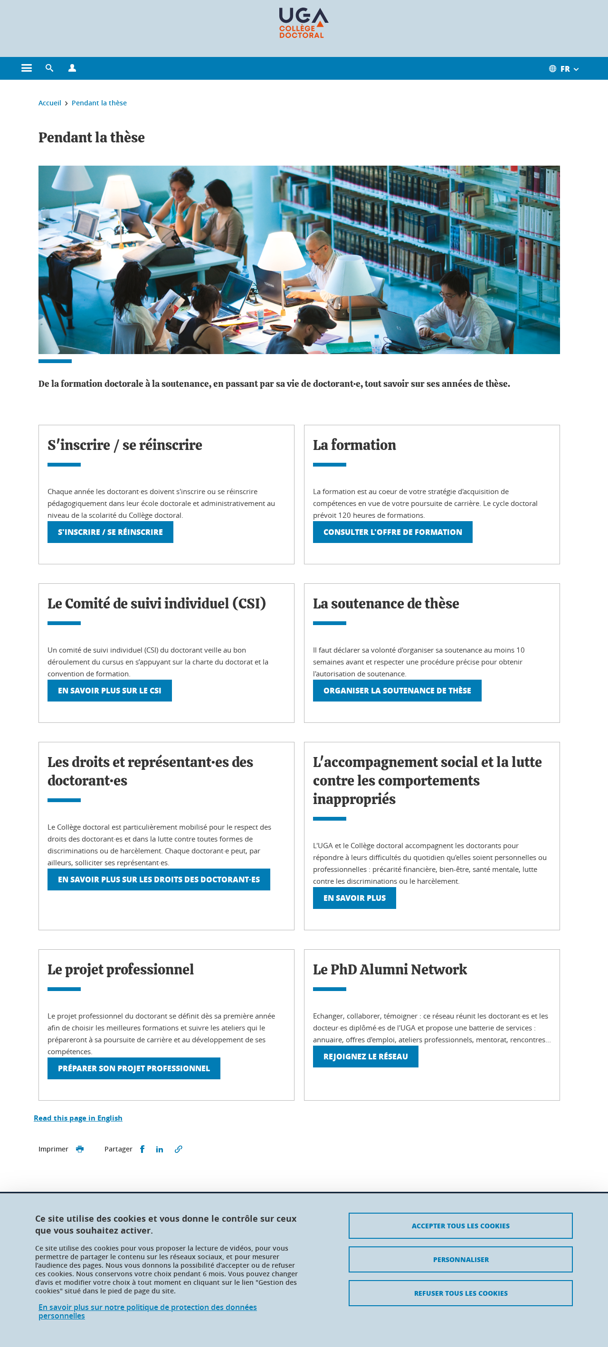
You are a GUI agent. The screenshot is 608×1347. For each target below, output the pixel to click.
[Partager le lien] (178, 1149)
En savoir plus (354, 897)
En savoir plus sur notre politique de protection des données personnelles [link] (147, 1311)
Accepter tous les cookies (461, 1225)
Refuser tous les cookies (461, 1293)
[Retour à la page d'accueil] (304, 23)
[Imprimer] (80, 1149)
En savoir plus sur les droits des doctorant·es (159, 879)
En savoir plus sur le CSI (110, 690)
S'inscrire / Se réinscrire (110, 531)
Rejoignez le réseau (365, 1056)
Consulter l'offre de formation (392, 531)
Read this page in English (78, 1118)
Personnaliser (461, 1259)
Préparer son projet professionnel (134, 1068)
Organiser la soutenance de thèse (397, 690)
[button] (49, 68)
